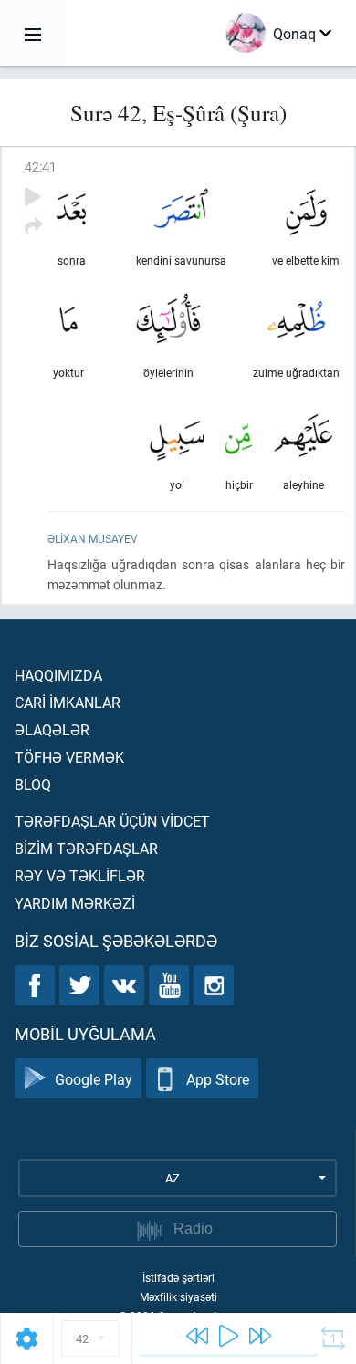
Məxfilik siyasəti (178, 1296)
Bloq (33, 784)
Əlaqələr (52, 729)
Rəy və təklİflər (80, 875)
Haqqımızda (58, 674)
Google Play (93, 1078)
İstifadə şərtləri (178, 1277)
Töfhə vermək (69, 756)
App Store (217, 1078)
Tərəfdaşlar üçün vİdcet (112, 820)
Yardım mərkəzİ (75, 902)
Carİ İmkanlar (67, 702)
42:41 (41, 166)
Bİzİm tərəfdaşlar (86, 848)
